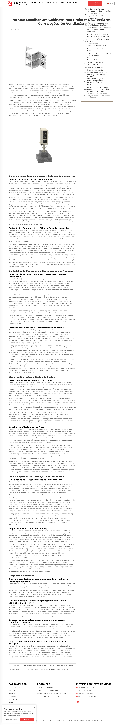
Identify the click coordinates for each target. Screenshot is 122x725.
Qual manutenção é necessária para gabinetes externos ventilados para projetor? (97, 82)
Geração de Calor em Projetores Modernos (95, 15)
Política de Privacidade (94, 720)
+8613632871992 (91, 697)
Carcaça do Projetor (45, 688)
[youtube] (77, 700)
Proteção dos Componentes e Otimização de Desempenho (99, 19)
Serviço (41, 2)
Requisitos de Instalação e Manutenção (97, 64)
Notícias (75, 2)
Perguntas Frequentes (94, 67)
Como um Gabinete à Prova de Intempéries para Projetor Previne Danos (42, 669)
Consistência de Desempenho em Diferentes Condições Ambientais (99, 30)
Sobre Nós (33, 2)
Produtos (48, 2)
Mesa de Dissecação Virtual (48, 696)
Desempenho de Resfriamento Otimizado (97, 45)
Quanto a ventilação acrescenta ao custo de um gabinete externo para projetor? (98, 73)
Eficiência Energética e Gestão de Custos (97, 40)
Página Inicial (23, 2)
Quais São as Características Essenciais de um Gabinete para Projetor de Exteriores (45, 665)
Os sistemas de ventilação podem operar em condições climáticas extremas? (98, 89)
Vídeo (63, 2)
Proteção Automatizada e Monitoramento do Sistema (98, 35)
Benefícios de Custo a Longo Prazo (98, 49)
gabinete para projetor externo (55, 190)
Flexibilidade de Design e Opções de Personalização (97, 59)
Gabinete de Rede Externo (47, 691)
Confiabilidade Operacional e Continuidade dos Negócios (96, 24)
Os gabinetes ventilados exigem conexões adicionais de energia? (98, 96)
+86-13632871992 (90, 688)
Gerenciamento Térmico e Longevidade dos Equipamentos (97, 10)
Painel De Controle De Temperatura (51, 693)
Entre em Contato (25, 5)
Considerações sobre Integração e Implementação (98, 54)
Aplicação (56, 2)
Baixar (69, 2)
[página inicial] (12, 3)
